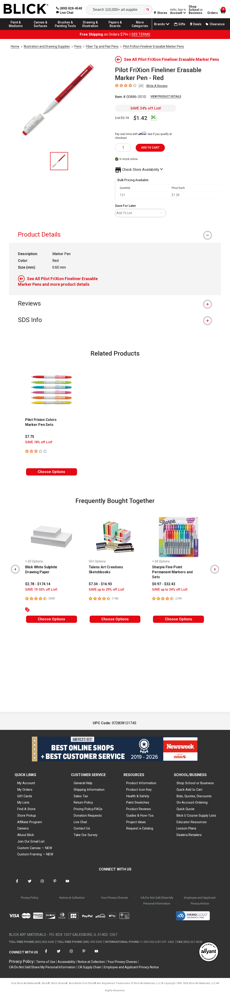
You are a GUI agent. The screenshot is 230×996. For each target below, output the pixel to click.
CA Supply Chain (89, 967)
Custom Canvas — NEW (34, 848)
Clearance (217, 24)
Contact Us (82, 828)
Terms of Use (45, 962)
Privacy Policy (29, 897)
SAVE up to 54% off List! (170, 590)
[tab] (115, 234)
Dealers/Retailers (189, 835)
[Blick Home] (26, 9)
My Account (26, 783)
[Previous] (15, 569)
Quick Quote (186, 809)
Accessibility (66, 962)
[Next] (214, 569)
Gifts (181, 24)
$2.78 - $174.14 (37, 584)
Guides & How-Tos (140, 815)
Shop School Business (196, 9)
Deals (197, 24)
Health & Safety (137, 796)
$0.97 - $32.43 (163, 584)
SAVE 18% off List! (38, 442)
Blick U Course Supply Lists (196, 815)
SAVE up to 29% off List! (106, 590)
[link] (64, 12)
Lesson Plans (186, 828)
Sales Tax (81, 796)
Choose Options (51, 472)
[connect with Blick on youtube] (67, 884)
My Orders (24, 790)
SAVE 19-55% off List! (41, 590)
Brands (159, 24)
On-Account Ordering (192, 802)
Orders (212, 12)
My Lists (23, 802)
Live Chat (80, 822)
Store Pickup (26, 815)
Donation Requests (88, 815)
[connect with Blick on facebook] (17, 884)
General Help (83, 783)
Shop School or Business (195, 783)
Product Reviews (138, 809)
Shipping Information (89, 790)
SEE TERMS (140, 34)
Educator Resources (192, 822)
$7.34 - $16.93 (100, 584)
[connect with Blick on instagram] (42, 884)
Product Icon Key (139, 790)
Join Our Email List (30, 841)
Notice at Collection (72, 897)
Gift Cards (24, 796)
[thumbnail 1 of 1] (59, 161)
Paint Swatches (137, 802)
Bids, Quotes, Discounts (194, 796)
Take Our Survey (85, 835)
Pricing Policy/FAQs (88, 809)
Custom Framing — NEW (35, 854)
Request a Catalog (139, 828)
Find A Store (26, 809)
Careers (23, 828)
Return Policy (83, 802)
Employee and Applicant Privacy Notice (200, 900)
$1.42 (140, 118)
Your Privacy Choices (114, 897)
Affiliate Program (29, 822)
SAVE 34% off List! (145, 108)
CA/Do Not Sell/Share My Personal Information (157, 900)
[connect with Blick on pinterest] (54, 884)
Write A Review (157, 86)
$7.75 (29, 436)
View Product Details (165, 96)
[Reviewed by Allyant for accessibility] (209, 952)
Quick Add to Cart (189, 790)
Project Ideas (136, 822)
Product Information (141, 783)
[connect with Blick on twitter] (29, 884)
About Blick (25, 835)
